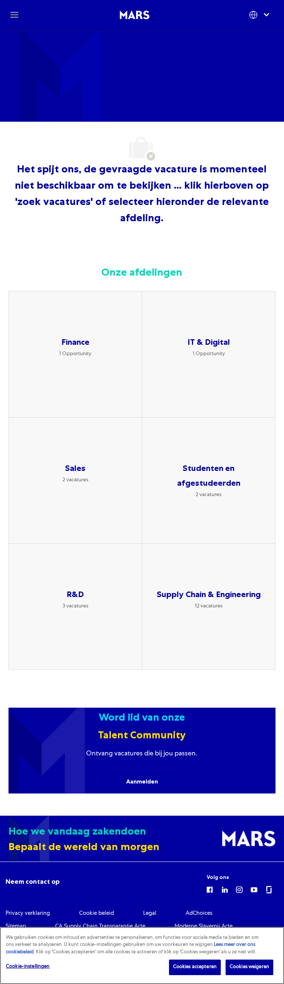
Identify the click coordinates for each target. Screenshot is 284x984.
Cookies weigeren (249, 967)
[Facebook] (209, 889)
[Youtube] (254, 889)
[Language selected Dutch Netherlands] (261, 14)
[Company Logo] (134, 15)
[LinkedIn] (224, 889)
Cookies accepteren (195, 967)
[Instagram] (239, 889)
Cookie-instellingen (28, 966)
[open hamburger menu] (14, 15)
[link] (33, 881)
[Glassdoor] (268, 889)
